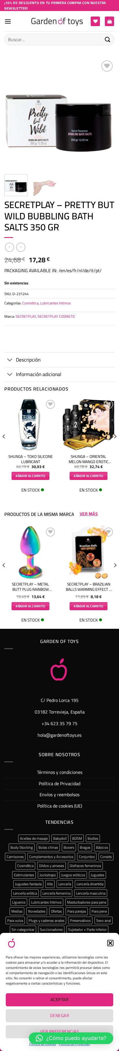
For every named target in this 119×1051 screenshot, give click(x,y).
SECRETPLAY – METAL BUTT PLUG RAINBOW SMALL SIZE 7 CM (30, 587)
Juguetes (97, 874)
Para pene (99, 911)
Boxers (69, 847)
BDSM (77, 838)
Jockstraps (48, 874)
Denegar (59, 1015)
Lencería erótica (25, 893)
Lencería (64, 883)
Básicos (102, 847)
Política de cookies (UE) (59, 805)
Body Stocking (21, 847)
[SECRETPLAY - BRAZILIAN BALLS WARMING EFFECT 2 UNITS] (88, 552)
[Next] (105, 114)
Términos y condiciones (59, 772)
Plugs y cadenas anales (46, 920)
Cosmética (30, 302)
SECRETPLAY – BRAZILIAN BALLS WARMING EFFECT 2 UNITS (88, 587)
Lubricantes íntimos (55, 302)
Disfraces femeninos (85, 865)
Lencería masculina (90, 893)
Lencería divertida (90, 883)
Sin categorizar (23, 929)
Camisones (15, 856)
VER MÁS (89, 514)
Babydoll (60, 838)
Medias (17, 911)
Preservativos (80, 920)
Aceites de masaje (34, 838)
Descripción (28, 359)
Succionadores (51, 929)
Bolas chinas (48, 847)
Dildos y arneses (51, 865)
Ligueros (18, 902)
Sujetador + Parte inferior (87, 929)
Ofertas (56, 911)
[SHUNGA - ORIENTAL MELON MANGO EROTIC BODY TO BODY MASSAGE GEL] (88, 424)
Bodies (93, 838)
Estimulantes (24, 874)
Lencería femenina (56, 893)
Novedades (36, 911)
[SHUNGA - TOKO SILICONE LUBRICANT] (30, 424)
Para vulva (15, 920)
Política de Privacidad (59, 783)
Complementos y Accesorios (51, 856)
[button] (110, 943)
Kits (50, 883)
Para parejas (76, 911)
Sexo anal (103, 920)
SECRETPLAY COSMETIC (56, 316)
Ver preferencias (59, 1031)
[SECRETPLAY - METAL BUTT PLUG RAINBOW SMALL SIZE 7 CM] (30, 552)
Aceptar (59, 999)
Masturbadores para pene (86, 902)
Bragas (85, 847)
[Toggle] (10, 360)
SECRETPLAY (26, 316)
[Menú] (7, 21)
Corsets (106, 856)
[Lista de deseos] (95, 21)
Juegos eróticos (73, 874)
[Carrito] (109, 21)
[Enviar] (108, 39)
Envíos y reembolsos (59, 794)
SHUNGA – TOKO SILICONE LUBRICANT (30, 459)
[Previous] (14, 114)
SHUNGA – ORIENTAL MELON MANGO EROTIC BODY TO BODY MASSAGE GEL (89, 459)
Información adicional (38, 374)
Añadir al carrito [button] (30, 476)
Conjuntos (87, 856)
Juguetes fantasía (28, 883)
